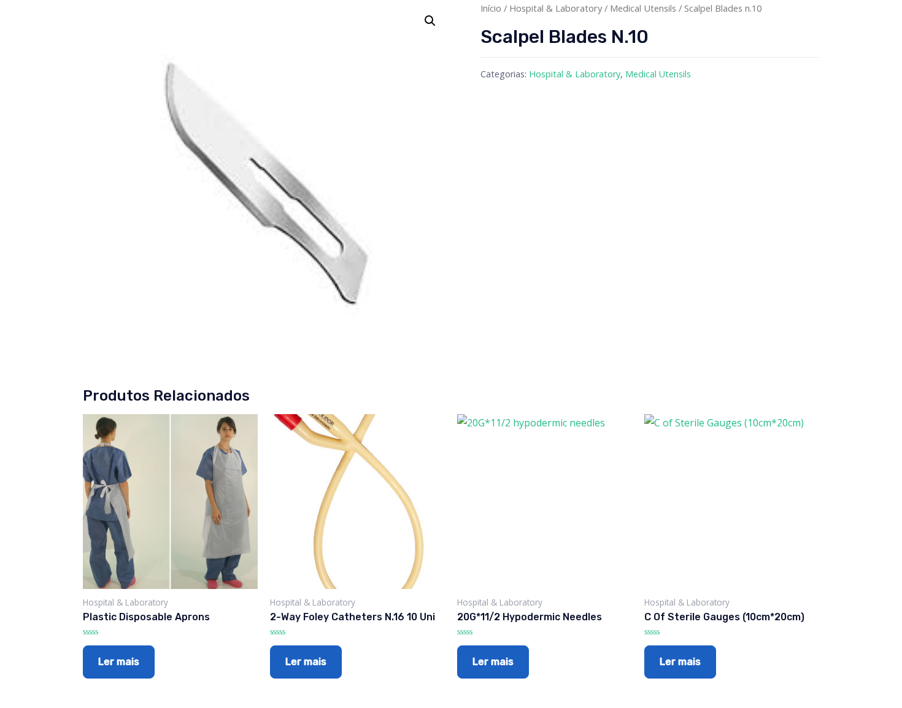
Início (490, 8)
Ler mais (118, 662)
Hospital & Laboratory (555, 8)
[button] (430, 21)
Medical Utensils (643, 8)
